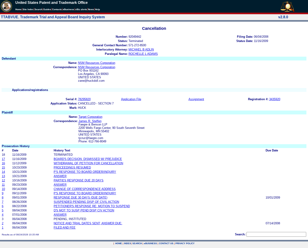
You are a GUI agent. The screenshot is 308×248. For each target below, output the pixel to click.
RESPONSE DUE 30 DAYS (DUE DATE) (80, 197)
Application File (131, 99)
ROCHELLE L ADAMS (143, 54)
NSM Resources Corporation (96, 63)
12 (3, 180)
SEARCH (137, 243)
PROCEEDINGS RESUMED (72, 167)
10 (3, 189)
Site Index (28, 9)
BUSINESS (150, 243)
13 (3, 176)
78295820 (84, 99)
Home (18, 9)
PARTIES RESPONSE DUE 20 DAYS (78, 180)
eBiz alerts (81, 9)
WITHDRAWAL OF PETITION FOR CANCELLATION (88, 163)
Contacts (57, 9)
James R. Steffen (89, 121)
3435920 (274, 99)
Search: (240, 234)
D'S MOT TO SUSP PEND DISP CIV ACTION (84, 210)
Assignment (196, 99)
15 (3, 167)
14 (3, 172)
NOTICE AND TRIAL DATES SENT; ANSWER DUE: (88, 223)
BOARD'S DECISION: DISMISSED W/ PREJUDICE (88, 159)
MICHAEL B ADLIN (141, 49)
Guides (47, 9)
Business (68, 9)
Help (97, 9)
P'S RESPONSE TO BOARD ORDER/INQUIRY (85, 172)
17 (3, 159)
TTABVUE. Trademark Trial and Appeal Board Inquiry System (53, 17)
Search (38, 9)
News (91, 9)
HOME (118, 243)
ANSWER (60, 176)
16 (3, 163)
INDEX (127, 243)
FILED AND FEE (65, 227)
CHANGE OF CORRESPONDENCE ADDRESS (85, 189)
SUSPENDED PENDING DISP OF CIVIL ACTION (86, 202)
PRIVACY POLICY (185, 243)
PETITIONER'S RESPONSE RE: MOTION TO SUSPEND (92, 206)
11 (3, 184)
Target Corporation (90, 116)
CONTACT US (166, 243)
